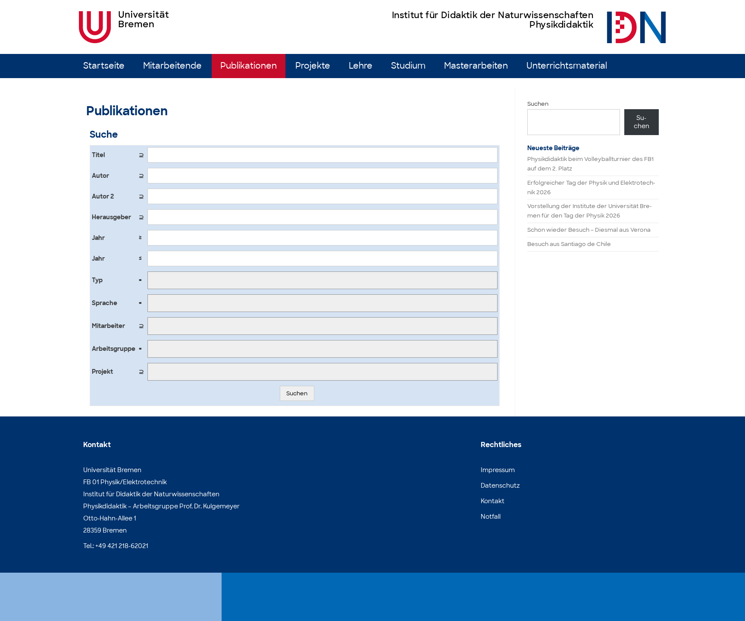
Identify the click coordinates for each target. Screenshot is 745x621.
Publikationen (248, 65)
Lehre (360, 65)
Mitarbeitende (172, 65)
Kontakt (492, 501)
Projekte (312, 65)
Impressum (498, 470)
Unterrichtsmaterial (566, 65)
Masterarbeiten (476, 65)
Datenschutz (500, 485)
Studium (408, 65)
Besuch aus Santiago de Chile (569, 244)
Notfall (491, 516)
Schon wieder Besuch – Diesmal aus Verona (589, 229)
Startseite (104, 65)
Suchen (296, 393)
